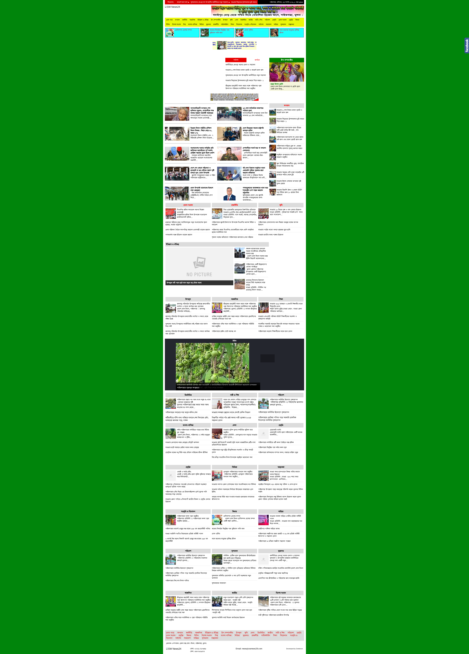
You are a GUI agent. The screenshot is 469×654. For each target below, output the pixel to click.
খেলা (236, 20)
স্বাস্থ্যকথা (291, 24)
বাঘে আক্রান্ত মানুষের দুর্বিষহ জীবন (224, 538)
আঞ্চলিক (192, 20)
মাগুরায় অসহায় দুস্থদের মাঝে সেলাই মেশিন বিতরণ (231, 412)
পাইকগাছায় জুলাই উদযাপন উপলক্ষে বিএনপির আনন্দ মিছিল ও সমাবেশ (234, 223)
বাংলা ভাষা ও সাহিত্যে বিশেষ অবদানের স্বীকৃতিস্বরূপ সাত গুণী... (254, 173)
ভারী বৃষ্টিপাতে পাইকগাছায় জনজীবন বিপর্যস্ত (273, 615)
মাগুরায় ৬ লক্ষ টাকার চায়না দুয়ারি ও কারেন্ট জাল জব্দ (244, 70)
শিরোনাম (239, 24)
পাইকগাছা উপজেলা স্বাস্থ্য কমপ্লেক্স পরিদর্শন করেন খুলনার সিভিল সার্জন (280, 490)
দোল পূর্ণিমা (216, 533)
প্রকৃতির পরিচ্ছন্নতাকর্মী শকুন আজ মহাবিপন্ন (273, 573)
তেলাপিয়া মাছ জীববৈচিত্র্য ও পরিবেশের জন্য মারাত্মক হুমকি (278, 578)
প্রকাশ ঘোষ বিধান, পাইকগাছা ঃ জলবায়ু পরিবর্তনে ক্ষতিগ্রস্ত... (193, 307)
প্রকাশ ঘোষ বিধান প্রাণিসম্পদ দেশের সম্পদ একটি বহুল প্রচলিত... (239, 518)
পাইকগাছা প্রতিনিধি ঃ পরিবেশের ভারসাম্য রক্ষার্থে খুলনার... (286, 402)
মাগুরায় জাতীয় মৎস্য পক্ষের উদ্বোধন (270, 234)
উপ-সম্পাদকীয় (216, 20)
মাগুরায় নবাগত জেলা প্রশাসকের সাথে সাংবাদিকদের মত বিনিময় (234, 484)
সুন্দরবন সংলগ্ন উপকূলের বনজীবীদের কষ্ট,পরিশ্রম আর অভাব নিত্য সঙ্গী (186, 325)
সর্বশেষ (261, 24)
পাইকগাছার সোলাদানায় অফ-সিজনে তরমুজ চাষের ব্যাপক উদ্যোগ (278, 223)
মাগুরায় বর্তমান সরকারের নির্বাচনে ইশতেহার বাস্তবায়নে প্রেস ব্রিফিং (232, 490)
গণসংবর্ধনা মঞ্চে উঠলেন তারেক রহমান (178, 234)
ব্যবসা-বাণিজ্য (192, 24)
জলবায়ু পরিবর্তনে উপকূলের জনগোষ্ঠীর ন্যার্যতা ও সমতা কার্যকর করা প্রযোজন (187, 332)
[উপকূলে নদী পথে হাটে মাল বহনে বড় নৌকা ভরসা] (199, 266)
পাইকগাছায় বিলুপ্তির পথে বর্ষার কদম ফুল (272, 447)
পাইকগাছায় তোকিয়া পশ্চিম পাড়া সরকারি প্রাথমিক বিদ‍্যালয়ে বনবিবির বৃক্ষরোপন (277, 419)
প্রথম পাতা (169, 20)
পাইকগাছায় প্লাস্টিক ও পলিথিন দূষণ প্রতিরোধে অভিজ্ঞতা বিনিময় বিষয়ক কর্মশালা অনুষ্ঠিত (233, 569)
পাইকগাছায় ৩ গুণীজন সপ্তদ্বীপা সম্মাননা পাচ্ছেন (274, 541)
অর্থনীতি (184, 20)
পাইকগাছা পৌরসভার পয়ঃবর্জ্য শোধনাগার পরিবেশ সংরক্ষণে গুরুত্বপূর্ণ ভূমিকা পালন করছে (186, 485)
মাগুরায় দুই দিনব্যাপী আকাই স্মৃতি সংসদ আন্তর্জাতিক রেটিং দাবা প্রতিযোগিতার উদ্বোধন (234, 443)
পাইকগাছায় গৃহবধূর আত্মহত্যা (188, 387)
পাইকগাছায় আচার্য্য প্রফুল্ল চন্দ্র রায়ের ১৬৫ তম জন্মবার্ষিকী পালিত (187, 528)
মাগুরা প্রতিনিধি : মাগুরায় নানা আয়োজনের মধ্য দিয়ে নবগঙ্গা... (286, 520)
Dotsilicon (299, 649)
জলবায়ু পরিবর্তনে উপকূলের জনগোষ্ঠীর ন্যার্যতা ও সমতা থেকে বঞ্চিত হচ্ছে (186, 317)
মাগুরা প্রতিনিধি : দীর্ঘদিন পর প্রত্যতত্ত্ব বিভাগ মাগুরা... (256, 285)
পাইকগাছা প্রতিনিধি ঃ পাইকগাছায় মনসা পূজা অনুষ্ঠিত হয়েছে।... (193, 518)
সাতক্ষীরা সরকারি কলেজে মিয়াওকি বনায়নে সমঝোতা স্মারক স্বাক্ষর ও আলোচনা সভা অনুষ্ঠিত (278, 325)
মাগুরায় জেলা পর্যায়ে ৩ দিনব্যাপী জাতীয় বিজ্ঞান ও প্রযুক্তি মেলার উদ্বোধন (187, 500)
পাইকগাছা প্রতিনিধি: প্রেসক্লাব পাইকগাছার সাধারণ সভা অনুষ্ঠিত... (238, 474)
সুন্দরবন (283, 24)
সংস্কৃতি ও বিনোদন (250, 24)
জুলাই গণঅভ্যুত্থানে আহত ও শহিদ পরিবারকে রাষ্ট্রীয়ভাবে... (203, 173)
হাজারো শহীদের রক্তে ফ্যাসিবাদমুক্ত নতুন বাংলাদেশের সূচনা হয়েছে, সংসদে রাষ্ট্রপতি (186, 223)
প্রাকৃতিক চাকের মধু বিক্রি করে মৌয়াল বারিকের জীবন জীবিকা (186, 452)
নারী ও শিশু (258, 20)
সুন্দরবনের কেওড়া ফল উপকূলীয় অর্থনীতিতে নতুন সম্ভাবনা (182, 2)
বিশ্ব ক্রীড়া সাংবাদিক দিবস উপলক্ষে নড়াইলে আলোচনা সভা (232, 457)
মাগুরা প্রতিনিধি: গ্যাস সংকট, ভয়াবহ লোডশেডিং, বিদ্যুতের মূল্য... (240, 213)
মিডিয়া (202, 24)
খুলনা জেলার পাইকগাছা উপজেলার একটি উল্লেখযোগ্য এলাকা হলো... (256, 269)
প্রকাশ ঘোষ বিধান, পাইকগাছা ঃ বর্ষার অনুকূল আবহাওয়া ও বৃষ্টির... (193, 434)
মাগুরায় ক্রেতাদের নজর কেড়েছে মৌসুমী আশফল (182, 442)
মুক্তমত (208, 24)
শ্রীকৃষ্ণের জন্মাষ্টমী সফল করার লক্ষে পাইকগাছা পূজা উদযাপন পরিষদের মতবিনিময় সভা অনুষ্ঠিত (243, 87)
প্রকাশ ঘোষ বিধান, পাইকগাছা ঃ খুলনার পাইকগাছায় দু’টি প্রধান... (285, 601)
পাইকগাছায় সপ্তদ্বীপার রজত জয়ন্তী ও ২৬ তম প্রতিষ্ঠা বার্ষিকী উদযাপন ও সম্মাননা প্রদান (279, 534)
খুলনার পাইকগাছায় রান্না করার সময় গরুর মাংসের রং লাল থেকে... (194, 403)
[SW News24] (172, 6)
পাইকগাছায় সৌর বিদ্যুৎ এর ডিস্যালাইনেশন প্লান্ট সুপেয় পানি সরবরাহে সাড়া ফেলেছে (186, 492)
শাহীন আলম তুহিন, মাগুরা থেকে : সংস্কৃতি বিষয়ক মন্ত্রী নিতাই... (238, 601)
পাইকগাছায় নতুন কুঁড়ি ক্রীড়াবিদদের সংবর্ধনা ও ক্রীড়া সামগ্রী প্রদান (232, 451)
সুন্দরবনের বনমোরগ (219, 583)
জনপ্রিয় (257, 60)
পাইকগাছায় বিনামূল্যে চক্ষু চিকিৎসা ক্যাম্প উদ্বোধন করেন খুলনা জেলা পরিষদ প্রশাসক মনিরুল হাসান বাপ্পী (279, 497)
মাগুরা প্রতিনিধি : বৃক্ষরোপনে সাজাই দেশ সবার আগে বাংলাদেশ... (286, 212)
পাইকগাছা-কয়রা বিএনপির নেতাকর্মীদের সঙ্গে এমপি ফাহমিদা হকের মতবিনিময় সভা (233, 230)
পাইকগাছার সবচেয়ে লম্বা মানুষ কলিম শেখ (181, 412)
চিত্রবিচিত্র (243, 20)
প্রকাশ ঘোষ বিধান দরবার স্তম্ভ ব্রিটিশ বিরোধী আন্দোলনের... (257, 253)
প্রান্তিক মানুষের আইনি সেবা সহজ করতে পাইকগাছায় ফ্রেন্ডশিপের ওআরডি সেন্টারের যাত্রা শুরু (234, 317)
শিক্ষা (232, 24)
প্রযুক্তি (291, 20)
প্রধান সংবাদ (283, 20)
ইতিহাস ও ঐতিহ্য (203, 20)
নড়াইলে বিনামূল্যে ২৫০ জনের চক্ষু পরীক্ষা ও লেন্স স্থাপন (277, 484)
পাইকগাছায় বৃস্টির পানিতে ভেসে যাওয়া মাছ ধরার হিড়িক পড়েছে (280, 610)
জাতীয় (251, 20)
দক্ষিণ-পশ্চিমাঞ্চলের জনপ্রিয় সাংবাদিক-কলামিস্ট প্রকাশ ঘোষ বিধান (280, 568)
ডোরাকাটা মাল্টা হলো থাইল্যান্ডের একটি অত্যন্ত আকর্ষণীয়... (286, 432)
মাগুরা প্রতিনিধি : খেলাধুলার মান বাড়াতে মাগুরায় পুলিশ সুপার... (240, 434)
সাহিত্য (276, 24)
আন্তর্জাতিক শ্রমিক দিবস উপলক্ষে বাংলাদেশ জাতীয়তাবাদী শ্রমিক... (192, 213)
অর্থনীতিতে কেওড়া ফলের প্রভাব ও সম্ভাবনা (240, 64)
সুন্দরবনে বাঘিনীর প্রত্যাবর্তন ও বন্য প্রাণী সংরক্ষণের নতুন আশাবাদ (231, 576)
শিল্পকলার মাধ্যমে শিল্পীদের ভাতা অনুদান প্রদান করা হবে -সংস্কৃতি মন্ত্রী (232, 611)
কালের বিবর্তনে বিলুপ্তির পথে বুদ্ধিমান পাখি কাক (228, 528)
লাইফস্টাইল (224, 24)
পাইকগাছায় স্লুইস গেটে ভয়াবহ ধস (224, 331)
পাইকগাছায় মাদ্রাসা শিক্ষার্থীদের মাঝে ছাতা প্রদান (275, 331)
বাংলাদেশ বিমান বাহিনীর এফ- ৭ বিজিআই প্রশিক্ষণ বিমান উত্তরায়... (202, 133)
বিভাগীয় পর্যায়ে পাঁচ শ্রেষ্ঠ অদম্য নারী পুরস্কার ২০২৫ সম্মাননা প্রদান (231, 419)
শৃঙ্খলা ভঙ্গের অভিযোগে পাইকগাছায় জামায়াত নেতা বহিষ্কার (232, 237)
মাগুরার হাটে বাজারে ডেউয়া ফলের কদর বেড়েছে (182, 447)
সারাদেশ (268, 24)
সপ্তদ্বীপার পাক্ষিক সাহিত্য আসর (269, 528)
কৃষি (231, 20)
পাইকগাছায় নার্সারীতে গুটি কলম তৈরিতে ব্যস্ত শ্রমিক (276, 442)
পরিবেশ (267, 20)
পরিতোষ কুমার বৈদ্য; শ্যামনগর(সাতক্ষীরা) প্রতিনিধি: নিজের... (240, 403)
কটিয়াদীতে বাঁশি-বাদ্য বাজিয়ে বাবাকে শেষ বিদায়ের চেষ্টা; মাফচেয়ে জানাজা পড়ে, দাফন (187, 419)
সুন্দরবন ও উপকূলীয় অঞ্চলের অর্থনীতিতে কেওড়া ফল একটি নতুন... (285, 558)
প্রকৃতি (274, 20)
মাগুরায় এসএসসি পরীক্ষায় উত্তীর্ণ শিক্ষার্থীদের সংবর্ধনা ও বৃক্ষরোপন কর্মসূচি (277, 317)
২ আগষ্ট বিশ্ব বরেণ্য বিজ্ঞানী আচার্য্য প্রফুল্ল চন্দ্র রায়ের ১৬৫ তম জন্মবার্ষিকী (186, 539)
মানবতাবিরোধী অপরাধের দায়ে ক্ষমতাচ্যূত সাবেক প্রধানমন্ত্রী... (202, 113)
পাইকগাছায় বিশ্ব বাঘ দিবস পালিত (177, 580)
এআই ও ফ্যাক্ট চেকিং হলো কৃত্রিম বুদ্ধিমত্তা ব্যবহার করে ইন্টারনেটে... (194, 474)
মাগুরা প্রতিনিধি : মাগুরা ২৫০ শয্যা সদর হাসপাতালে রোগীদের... (285, 475)
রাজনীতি (216, 24)
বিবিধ (168, 24)
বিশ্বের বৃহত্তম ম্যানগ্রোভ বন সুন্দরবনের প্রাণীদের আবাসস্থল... (240, 559)
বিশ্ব (184, 24)
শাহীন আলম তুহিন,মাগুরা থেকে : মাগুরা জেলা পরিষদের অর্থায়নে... (286, 307)
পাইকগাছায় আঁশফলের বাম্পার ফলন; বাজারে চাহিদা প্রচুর (278, 452)
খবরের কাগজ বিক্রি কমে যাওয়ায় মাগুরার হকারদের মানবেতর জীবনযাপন (233, 497)
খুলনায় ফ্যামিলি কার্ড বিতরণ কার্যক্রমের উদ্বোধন (228, 617)
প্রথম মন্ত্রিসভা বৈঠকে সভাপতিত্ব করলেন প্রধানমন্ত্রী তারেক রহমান (187, 229)
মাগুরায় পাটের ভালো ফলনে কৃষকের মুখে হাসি (274, 229)
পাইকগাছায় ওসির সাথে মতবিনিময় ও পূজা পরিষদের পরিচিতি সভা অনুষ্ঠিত (233, 325)
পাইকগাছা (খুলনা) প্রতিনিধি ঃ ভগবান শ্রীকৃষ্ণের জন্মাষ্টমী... (240, 307)
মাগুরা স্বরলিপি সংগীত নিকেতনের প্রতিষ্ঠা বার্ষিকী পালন (184, 533)
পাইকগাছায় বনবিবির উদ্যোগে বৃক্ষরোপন (273, 412)
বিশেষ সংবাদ (176, 24)
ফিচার (297, 20)
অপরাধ (177, 20)
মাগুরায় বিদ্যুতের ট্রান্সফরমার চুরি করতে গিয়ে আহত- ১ (222, 2)
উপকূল (225, 20)
